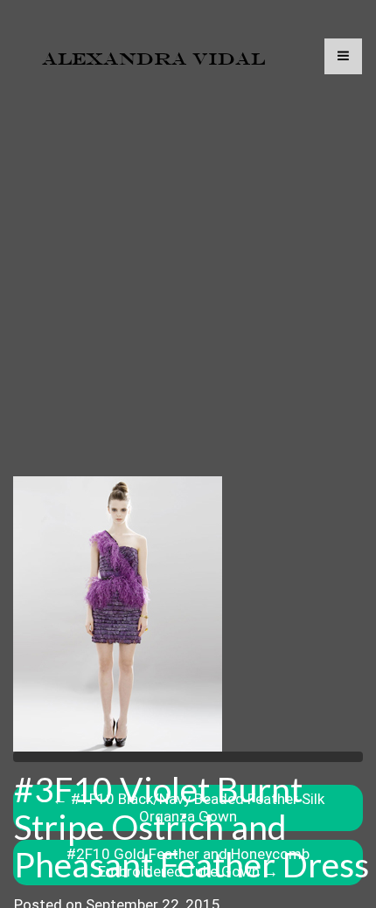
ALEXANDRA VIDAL (153, 58)
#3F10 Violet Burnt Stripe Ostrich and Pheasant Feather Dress (191, 826)
